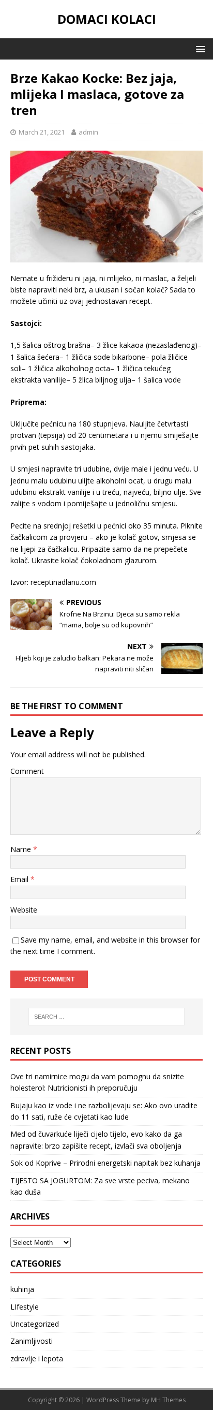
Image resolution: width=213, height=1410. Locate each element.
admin (88, 132)
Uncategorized (34, 1324)
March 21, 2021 (42, 132)
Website (23, 910)
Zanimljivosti (31, 1341)
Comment (27, 771)
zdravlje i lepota (36, 1358)
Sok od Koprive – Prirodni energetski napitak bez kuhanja (105, 1163)
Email (20, 879)
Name (21, 849)
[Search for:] (106, 1016)
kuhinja (22, 1289)
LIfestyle (24, 1307)
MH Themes (168, 1400)
